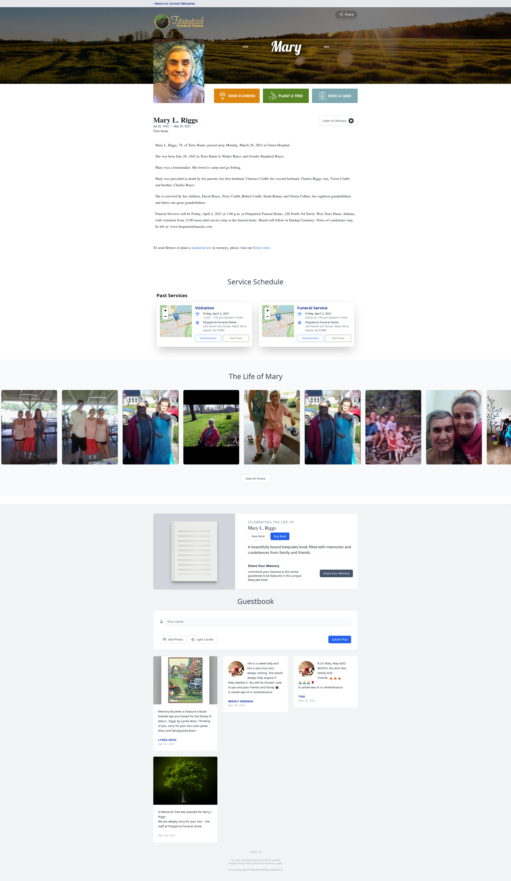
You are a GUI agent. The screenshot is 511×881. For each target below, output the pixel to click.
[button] (175, 317)
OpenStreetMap (260, 869)
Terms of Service (266, 863)
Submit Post (340, 639)
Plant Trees (236, 338)
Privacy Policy (244, 863)
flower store (261, 247)
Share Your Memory (336, 573)
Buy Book (280, 536)
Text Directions (208, 338)
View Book (258, 536)
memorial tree (201, 247)
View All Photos (256, 478)
